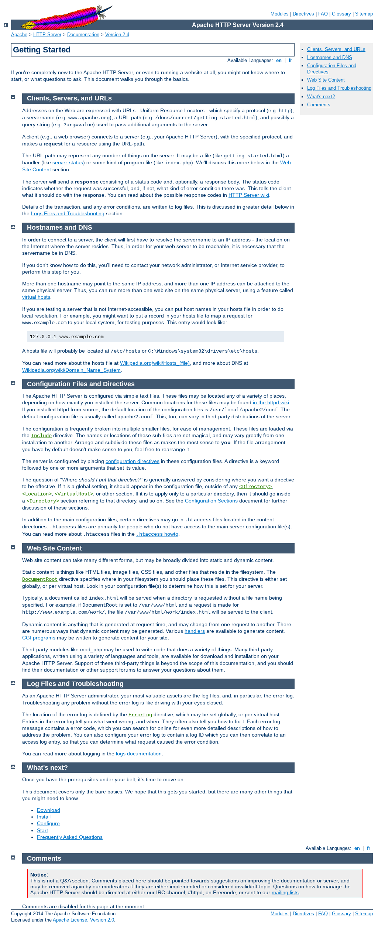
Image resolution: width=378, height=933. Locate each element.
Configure (48, 823)
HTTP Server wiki (248, 195)
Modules (280, 14)
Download (48, 810)
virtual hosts (36, 297)
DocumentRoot (40, 579)
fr (290, 60)
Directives (303, 14)
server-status (67, 162)
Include (41, 436)
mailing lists (285, 892)
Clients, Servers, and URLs (336, 49)
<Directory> (255, 487)
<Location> (37, 494)
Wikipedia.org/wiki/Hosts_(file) (155, 363)
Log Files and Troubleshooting (339, 88)
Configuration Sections (211, 501)
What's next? (321, 96)
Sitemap (364, 14)
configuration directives (132, 461)
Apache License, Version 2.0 (83, 920)
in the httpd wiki (271, 402)
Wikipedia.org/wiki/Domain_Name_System (71, 370)
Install (44, 817)
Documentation (83, 34)
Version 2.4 (117, 34)
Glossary (341, 14)
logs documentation (139, 754)
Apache (19, 34)
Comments (318, 104)
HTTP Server (47, 34)
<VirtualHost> (74, 494)
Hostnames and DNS (329, 57)
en (279, 60)
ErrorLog (140, 715)
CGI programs (38, 638)
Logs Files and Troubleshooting (67, 213)
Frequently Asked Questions (70, 837)
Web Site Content (326, 80)
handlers (195, 631)
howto (157, 534)
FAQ (323, 14)
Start (42, 830)
